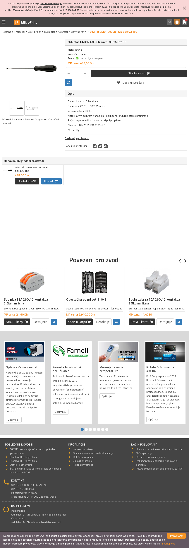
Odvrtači (63, 32)
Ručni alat (49, 32)
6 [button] (102, 429)
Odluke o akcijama (83, 457)
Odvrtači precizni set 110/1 (86, 299)
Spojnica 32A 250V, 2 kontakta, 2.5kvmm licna (26, 301)
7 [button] (106, 429)
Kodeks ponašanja (83, 449)
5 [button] (98, 429)
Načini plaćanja (144, 453)
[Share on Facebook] (95, 146)
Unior (83, 54)
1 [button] (82, 429)
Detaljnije (40, 321)
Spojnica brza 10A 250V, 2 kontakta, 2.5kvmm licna (155, 301)
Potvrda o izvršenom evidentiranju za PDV (159, 468)
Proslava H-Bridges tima (23, 457)
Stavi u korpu (137, 73)
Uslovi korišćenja (82, 461)
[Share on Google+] (106, 146)
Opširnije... (14, 420)
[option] (31, 68)
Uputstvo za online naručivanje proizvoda (159, 449)
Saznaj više (168, 543)
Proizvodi (19, 32)
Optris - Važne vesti (21, 465)
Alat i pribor (34, 32)
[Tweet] (100, 146)
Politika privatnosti (83, 465)
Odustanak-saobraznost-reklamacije (93, 453)
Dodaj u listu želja (131, 82)
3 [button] (90, 429)
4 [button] (94, 429)
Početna (6, 32)
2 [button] (86, 429)
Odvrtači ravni (79, 32)
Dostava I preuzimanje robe (151, 457)
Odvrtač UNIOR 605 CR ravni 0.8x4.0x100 (31, 169)
